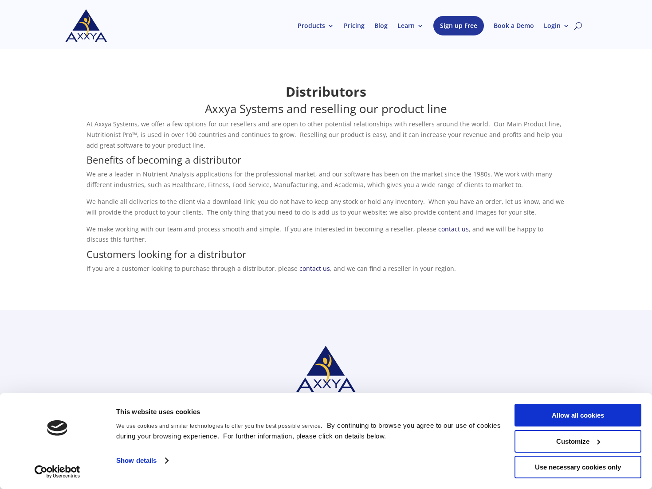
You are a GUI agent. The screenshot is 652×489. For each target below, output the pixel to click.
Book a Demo (514, 25)
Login (552, 25)
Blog (381, 25)
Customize (572, 441)
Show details (136, 460)
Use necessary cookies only (578, 467)
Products (311, 25)
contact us (453, 229)
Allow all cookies (578, 415)
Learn (406, 25)
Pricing (354, 25)
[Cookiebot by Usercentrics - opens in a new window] (57, 471)
